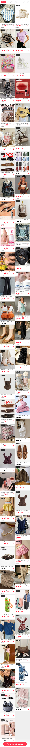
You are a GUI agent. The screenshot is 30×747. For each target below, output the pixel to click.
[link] (7, 13)
